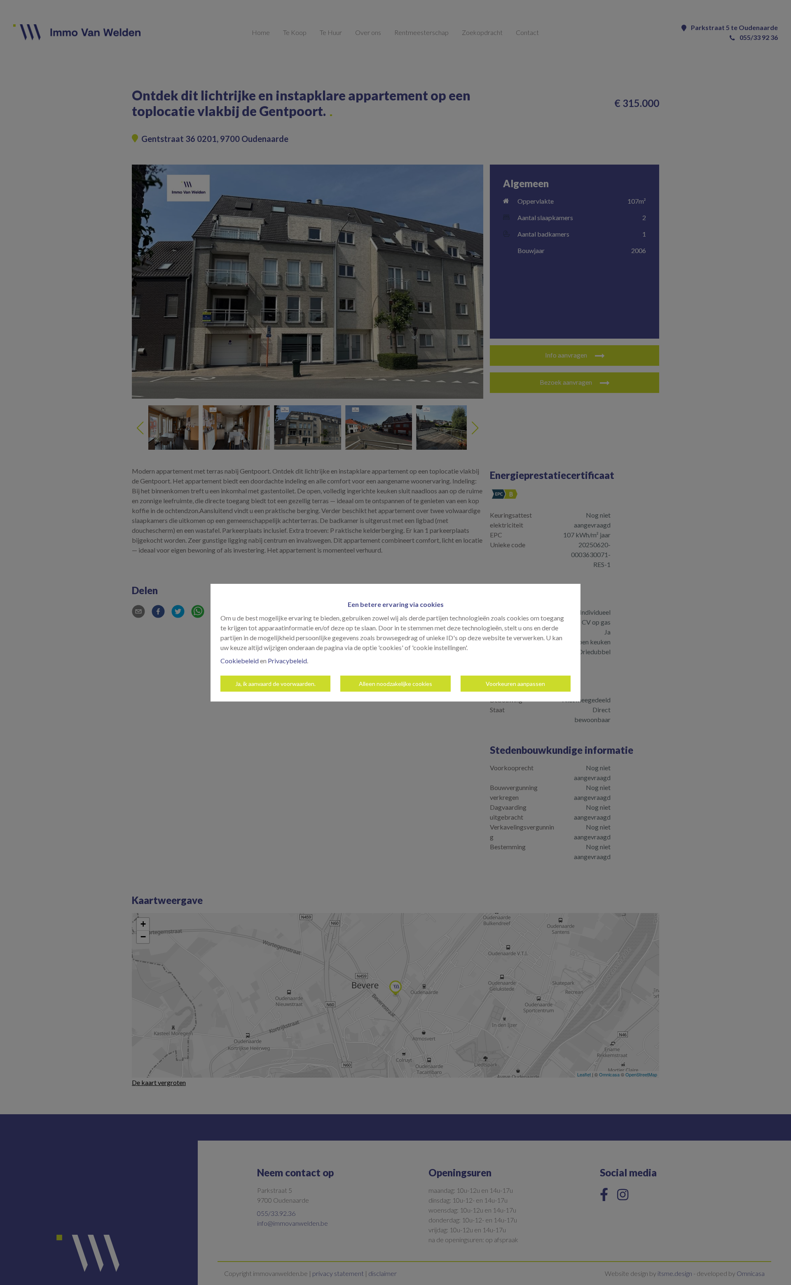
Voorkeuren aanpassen (515, 683)
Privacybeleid (287, 661)
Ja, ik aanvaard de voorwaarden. (275, 683)
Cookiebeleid (239, 661)
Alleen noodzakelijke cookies (395, 683)
